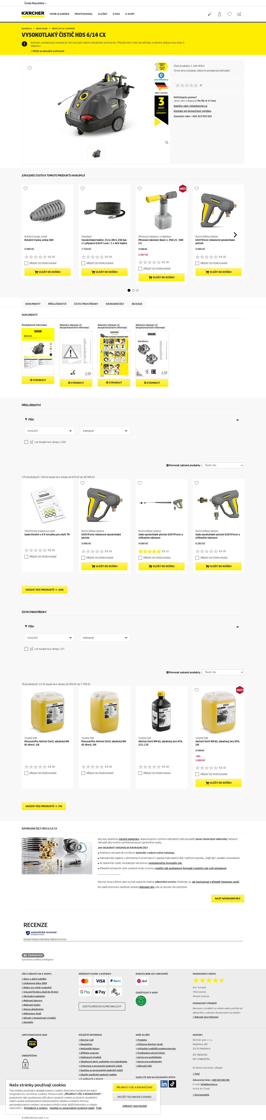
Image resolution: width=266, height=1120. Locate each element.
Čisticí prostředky (86, 304)
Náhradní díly (146, 887)
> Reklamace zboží (31, 1013)
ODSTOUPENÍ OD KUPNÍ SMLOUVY (102, 1006)
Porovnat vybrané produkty (184, 465)
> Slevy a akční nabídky (34, 979)
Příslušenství (57, 304)
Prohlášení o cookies (36, 1108)
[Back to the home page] (34, 14)
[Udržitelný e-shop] (149, 1001)
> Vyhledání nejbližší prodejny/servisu (156, 1048)
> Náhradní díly (144, 1066)
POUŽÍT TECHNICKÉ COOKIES (134, 1097)
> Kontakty (27, 1022)
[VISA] (100, 981)
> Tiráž (196, 1074)
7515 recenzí (199, 992)
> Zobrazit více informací (205, 1017)
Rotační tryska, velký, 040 (38, 240)
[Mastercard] (85, 981)
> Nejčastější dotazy (89, 1048)
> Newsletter (85, 1044)
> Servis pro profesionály (149, 1061)
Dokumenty (33, 304)
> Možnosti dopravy (32, 1000)
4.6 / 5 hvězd (199, 987)
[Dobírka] (115, 992)
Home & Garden (59, 14)
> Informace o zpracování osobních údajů (100, 1066)
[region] (83, 1097)
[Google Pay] (85, 992)
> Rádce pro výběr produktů (37, 987)
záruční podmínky (129, 839)
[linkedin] (164, 1083)
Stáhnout (39, 380)
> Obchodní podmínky (33, 996)
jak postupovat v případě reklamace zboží (215, 881)
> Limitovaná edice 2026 (34, 983)
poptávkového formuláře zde (165, 863)
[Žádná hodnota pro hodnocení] (188, 85)
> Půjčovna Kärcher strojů (149, 1044)
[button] (129, 290)
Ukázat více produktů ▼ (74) (44, 806)
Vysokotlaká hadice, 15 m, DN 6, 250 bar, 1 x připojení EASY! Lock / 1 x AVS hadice (104, 242)
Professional (84, 14)
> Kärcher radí (86, 1040)
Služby (102, 14)
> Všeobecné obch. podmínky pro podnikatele (103, 1061)
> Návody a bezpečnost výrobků (39, 1018)
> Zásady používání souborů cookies (98, 1074)
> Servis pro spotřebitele (149, 1057)
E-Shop (129, 14)
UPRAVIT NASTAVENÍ (135, 1106)
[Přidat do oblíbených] (30, 68)
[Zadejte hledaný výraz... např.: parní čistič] (209, 14)
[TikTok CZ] (172, 1083)
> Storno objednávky (33, 1009)
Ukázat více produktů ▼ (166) (45, 589)
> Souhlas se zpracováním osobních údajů (101, 1070)
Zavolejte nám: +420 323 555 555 (193, 116)
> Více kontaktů (201, 1094)
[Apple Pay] (100, 992)
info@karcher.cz (209, 1084)
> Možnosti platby (31, 1005)
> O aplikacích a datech (91, 1079)
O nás (116, 14)
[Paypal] (115, 981)
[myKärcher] (219, 14)
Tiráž (99, 1108)
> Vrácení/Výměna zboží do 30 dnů (40, 992)
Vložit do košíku (49, 272)
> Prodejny (141, 1040)
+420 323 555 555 (220, 1080)
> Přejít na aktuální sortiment (47, 51)
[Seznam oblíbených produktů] (229, 14)
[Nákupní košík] (239, 14)
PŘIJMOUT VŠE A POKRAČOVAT (135, 1087)
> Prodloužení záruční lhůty (150, 1053)
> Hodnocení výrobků (90, 1057)
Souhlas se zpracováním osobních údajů (72, 1108)
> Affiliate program (89, 1053)
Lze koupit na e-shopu (50, 442)
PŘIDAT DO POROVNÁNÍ (42, 263)
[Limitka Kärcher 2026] (35, 1043)
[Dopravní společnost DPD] (142, 981)
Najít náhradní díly (227, 898)
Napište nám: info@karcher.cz (190, 106)
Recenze (137, 304)
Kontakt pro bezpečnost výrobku (192, 111)
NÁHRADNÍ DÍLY (115, 304)
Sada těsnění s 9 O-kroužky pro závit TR (47, 534)
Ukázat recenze (201, 996)
